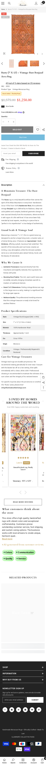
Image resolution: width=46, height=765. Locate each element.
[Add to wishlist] (37, 129)
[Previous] (37, 54)
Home (3, 9)
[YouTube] (32, 709)
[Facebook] (5, 709)
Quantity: (4, 116)
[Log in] (36, 3)
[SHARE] (43, 130)
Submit (35, 700)
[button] (21, 492)
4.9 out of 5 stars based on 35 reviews (23, 83)
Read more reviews (23, 502)
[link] (23, 647)
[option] (23, 34)
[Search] (9, 3)
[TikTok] (25, 709)
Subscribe (33, 153)
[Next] (42, 54)
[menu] (2, 3)
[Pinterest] (18, 709)
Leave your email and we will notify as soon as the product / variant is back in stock (20, 147)
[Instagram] (11, 709)
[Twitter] (38, 709)
